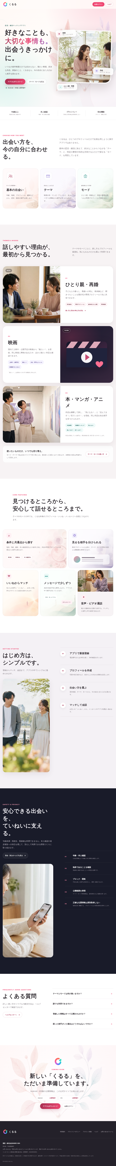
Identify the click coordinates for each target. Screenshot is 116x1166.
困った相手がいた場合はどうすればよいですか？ (83, 1023)
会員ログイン (98, 4)
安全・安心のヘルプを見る (15, 855)
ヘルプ (109, 4)
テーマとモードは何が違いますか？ (83, 993)
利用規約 (62, 1131)
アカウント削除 (87, 1131)
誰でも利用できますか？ (83, 1003)
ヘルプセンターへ (12, 1015)
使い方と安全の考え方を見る (75, 310)
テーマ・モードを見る (36, 82)
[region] (58, 188)
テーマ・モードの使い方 (97, 454)
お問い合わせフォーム (107, 1131)
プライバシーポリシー (74, 1131)
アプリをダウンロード (15, 82)
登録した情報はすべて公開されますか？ (83, 1013)
